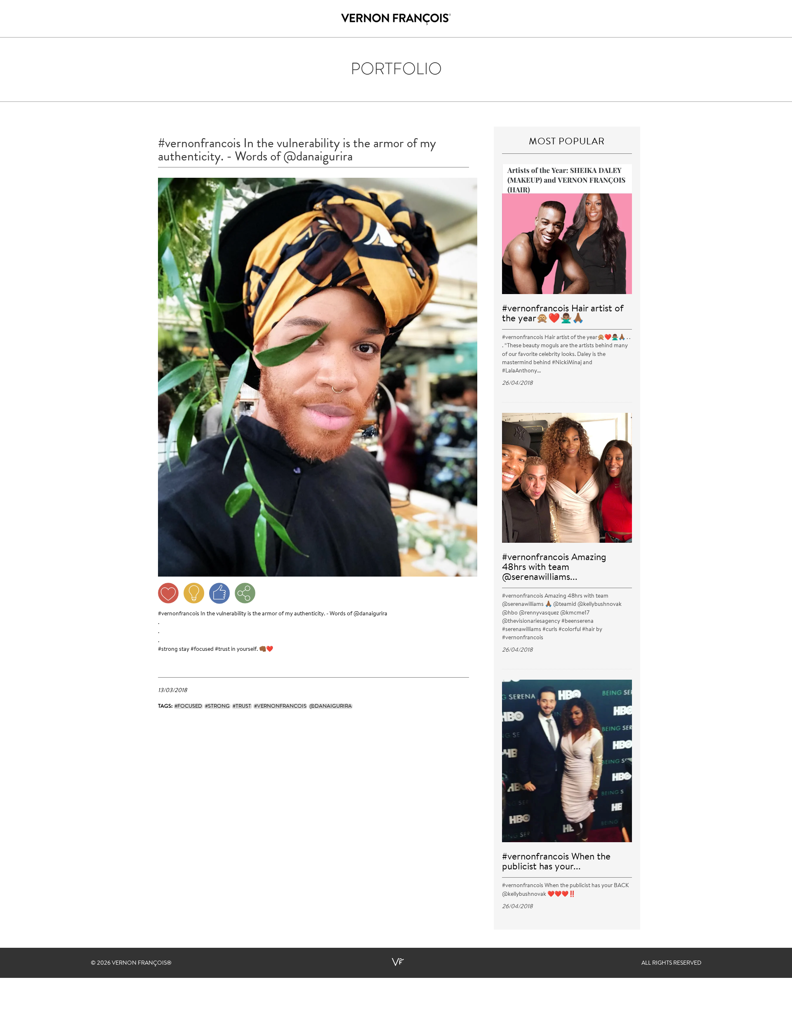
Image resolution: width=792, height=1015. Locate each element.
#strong (168, 649)
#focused (202, 649)
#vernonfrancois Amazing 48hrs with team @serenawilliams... (554, 567)
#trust (222, 649)
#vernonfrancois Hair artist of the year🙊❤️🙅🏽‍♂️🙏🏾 (563, 314)
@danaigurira (370, 614)
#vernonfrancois (178, 614)
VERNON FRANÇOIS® (142, 963)
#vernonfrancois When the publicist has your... (556, 862)
